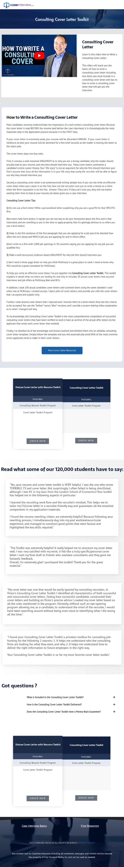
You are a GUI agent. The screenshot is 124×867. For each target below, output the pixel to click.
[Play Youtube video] (39, 55)
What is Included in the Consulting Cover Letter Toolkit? (55, 697)
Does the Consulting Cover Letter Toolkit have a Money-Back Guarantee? (64, 711)
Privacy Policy (86, 842)
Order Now (38, 440)
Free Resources (90, 826)
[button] (72, 697)
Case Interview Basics (34, 826)
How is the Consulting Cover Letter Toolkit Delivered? (54, 704)
